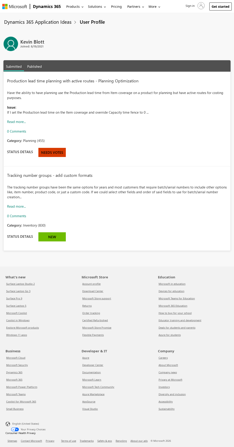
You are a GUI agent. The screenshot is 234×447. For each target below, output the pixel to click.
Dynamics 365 (47, 6)
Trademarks (87, 440)
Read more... (16, 121)
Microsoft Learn (91, 379)
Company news (168, 372)
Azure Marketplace (93, 394)
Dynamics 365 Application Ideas (38, 21)
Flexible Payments (93, 335)
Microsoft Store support (96, 298)
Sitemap (12, 440)
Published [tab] (34, 66)
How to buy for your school (175, 313)
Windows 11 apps (16, 335)
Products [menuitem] (73, 6)
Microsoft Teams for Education (177, 298)
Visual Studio (90, 408)
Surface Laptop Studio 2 (20, 283)
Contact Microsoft (31, 440)
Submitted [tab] (14, 66)
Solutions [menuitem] (95, 6)
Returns (87, 305)
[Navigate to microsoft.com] (14, 6)
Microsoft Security (17, 365)
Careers (163, 357)
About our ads (139, 440)
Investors (164, 387)
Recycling (121, 440)
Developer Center (92, 365)
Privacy (50, 440)
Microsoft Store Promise (96, 327)
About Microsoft (168, 365)
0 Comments (16, 131)
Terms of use (68, 440)
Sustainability (167, 408)
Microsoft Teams (16, 394)
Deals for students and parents (177, 327)
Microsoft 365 (14, 379)
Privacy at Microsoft (170, 379)
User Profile (92, 21)
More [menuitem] (153, 6)
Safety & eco (104, 440)
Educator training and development (180, 320)
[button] (195, 5)
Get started (220, 6)
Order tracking (91, 313)
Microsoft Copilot (16, 313)
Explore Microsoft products (22, 327)
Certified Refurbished (95, 320)
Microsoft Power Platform (21, 387)
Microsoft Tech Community (98, 387)
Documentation (91, 372)
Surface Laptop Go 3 (18, 291)
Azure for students (170, 335)
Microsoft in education (172, 283)
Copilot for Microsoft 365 (21, 401)
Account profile (91, 283)
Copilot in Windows (17, 320)
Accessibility (166, 401)
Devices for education (171, 291)
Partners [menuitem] (133, 6)
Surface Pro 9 (14, 298)
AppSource (88, 401)
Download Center (92, 291)
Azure (85, 357)
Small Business (15, 408)
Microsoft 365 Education (173, 305)
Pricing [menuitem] (116, 6)
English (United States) (25, 423)
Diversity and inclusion (172, 394)
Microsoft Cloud (15, 357)
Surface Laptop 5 (16, 305)
